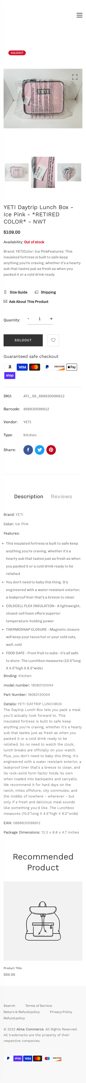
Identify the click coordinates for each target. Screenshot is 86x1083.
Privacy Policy (61, 1012)
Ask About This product (28, 301)
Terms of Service (38, 1006)
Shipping (48, 292)
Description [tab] (28, 496)
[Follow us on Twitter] (39, 450)
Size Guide (18, 292)
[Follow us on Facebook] (28, 450)
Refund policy (14, 1018)
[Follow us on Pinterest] (51, 450)
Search (9, 1006)
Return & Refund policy (22, 1012)
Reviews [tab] (61, 496)
